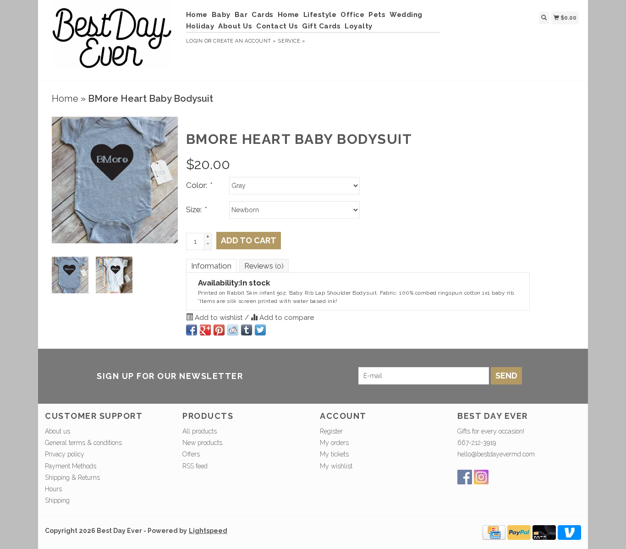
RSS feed (195, 466)
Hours (53, 489)
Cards (263, 15)
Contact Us (277, 26)
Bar (241, 15)
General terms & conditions (83, 442)
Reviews (264, 265)
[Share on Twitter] (260, 329)
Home (197, 15)
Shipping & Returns (72, 477)
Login (194, 41)
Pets (376, 15)
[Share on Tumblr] (246, 329)
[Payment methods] (494, 532)
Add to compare (286, 317)
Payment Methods (70, 466)
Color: (198, 185)
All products (199, 431)
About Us (235, 26)
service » (291, 41)
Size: (196, 209)
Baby (221, 15)
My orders (334, 442)
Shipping (57, 500)
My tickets (334, 454)
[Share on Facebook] (191, 329)
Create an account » (244, 41)
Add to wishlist (219, 317)
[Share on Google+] (205, 329)
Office (352, 15)
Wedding (406, 15)
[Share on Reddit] (232, 329)
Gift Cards (321, 26)
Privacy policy (64, 454)
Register (331, 431)
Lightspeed (208, 530)
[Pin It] (219, 329)
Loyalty (359, 26)
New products (202, 442)
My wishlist (336, 466)
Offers (191, 454)
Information (211, 265)
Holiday (200, 26)
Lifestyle (320, 15)
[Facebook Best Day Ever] (464, 477)
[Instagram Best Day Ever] (481, 477)
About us (57, 431)
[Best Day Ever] (112, 39)
